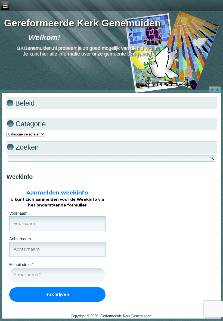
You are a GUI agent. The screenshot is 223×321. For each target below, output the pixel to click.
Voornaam (18, 213)
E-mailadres (21, 264)
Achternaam (20, 238)
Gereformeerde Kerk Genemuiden (82, 23)
